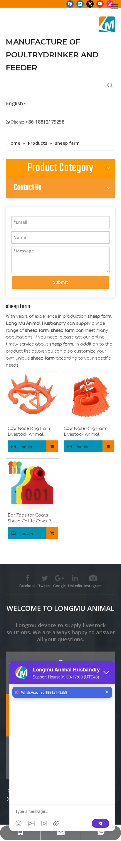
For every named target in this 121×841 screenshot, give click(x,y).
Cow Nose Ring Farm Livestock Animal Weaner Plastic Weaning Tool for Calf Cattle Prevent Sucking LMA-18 (88, 431)
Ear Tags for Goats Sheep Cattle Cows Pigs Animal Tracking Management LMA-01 (32, 518)
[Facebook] (70, 4)
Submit (60, 282)
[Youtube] (100, 4)
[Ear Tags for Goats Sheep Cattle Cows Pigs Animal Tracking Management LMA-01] (32, 485)
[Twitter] (90, 4)
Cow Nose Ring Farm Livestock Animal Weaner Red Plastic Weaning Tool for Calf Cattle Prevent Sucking (31, 431)
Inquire (27, 446)
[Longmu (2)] (107, 24)
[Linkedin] (80, 4)
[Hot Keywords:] (110, 85)
